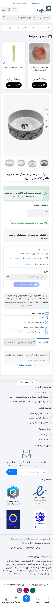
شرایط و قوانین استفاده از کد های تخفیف (30, 401)
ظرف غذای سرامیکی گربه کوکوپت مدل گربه (39, 68)
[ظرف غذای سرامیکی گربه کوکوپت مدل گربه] (39, 53)
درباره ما (25, 3)
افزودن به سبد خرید (23, 284)
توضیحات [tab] (42, 342)
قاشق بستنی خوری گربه (14, 67)
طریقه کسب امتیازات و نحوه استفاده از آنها (29, 397)
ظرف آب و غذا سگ (22, 27)
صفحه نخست (42, 392)
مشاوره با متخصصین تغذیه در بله (27, 223)
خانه (48, 27)
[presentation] (4, 64)
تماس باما (16, 3)
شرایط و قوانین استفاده (38, 418)
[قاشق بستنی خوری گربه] (14, 53)
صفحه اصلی (35, 3)
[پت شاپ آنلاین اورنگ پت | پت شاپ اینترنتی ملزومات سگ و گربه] (44, 9)
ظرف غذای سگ (31, 264)
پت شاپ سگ (38, 27)
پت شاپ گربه (15, 258)
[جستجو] (4, 18)
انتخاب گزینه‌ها (38, 85)
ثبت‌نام (12, 471)
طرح (46, 271)
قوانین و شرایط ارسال (39, 422)
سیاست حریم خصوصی (38, 413)
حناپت (38, 249)
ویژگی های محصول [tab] (25, 342)
